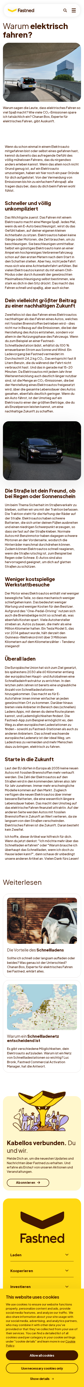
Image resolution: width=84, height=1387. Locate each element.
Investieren (20, 1286)
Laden (15, 1255)
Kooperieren (21, 1270)
